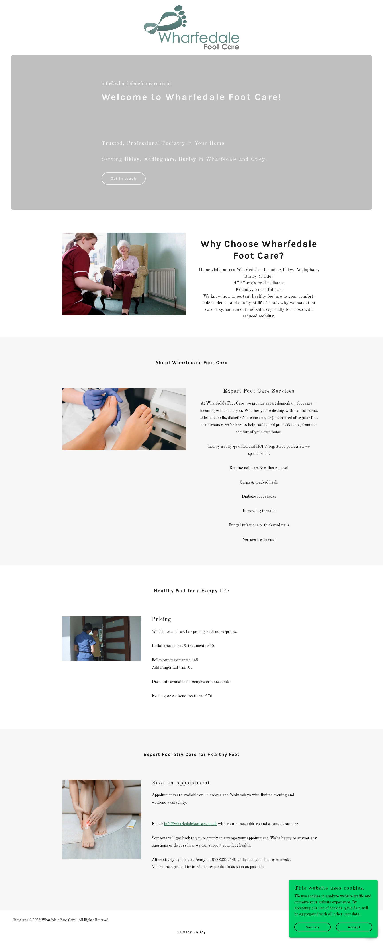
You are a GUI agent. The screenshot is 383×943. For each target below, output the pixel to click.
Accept (354, 927)
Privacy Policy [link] (191, 932)
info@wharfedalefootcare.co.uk (190, 824)
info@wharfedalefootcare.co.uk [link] (137, 83)
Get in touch (123, 178)
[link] (191, 27)
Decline (313, 927)
